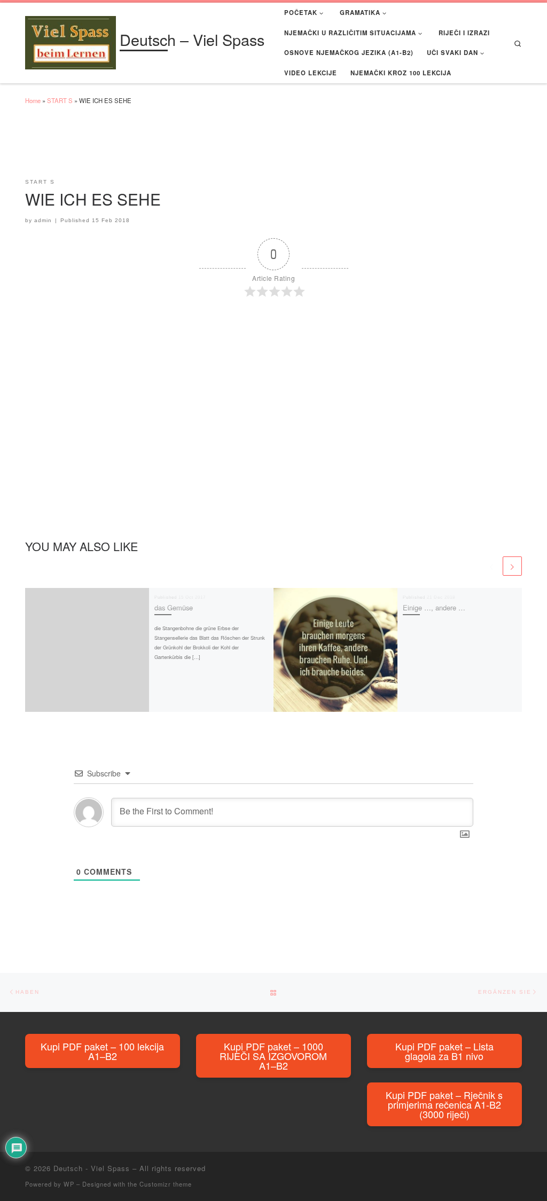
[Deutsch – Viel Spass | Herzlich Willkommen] (70, 40)
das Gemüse (173, 607)
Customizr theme (165, 1184)
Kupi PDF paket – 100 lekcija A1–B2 (102, 1051)
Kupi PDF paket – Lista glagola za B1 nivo (444, 1051)
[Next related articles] (512, 566)
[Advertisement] (219, 146)
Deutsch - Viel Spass (91, 1168)
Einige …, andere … (434, 607)
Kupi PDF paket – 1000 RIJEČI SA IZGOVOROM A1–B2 (273, 1055)
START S (60, 100)
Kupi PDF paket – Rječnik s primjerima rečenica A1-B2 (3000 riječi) (444, 1104)
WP (69, 1184)
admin (43, 220)
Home (33, 100)
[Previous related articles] (491, 566)
